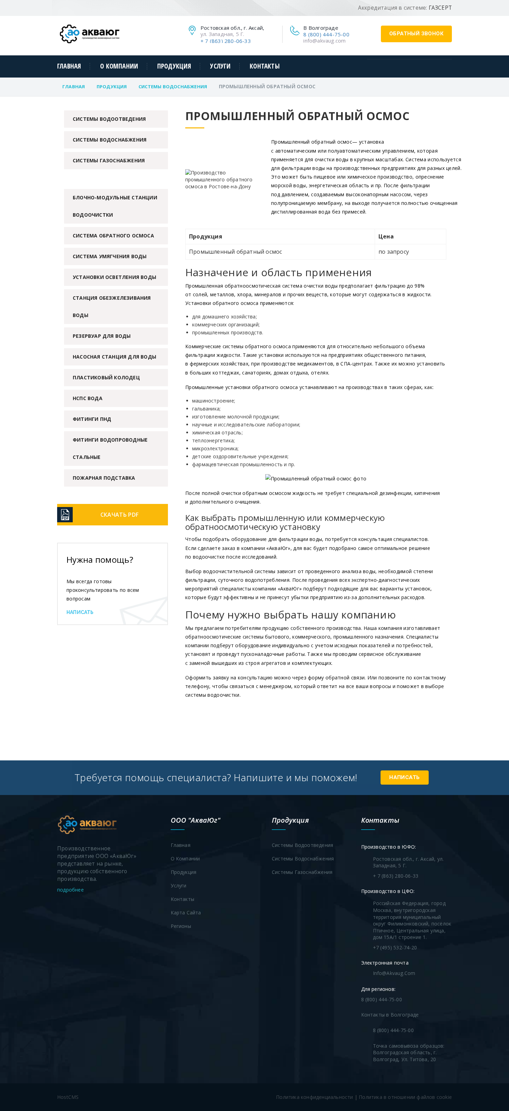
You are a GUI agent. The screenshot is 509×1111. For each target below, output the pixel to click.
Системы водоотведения (109, 119)
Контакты (264, 66)
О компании (119, 66)
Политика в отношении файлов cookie (405, 1097)
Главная (69, 66)
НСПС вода (87, 398)
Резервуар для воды (102, 336)
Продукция (174, 66)
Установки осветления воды (114, 277)
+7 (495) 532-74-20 (395, 947)
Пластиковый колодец (106, 377)
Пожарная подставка (104, 478)
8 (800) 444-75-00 (326, 34)
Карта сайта (186, 912)
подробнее (71, 889)
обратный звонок (416, 33)
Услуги (220, 66)
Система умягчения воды (109, 256)
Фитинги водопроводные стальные (110, 448)
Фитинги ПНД (92, 419)
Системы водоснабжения (173, 86)
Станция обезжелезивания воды (112, 306)
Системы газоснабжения (109, 160)
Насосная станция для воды (114, 356)
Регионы (181, 926)
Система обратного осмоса (113, 235)
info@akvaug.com (324, 40)
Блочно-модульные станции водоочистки (115, 206)
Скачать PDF (119, 514)
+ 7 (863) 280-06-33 (225, 40)
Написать (80, 612)
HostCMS (68, 1097)
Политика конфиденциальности (314, 1097)
